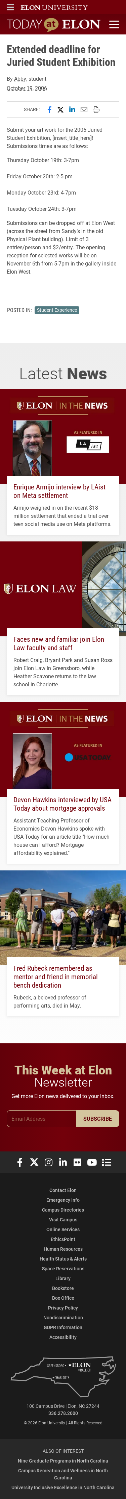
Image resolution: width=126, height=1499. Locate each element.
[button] (10, 7)
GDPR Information (63, 1327)
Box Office (63, 1298)
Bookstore (63, 1288)
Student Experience (57, 310)
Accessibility (63, 1337)
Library (63, 1278)
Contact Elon (63, 1190)
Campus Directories (63, 1209)
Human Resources (63, 1249)
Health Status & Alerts (63, 1258)
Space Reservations (63, 1268)
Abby (20, 78)
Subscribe (97, 1118)
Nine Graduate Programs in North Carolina (63, 1460)
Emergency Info (63, 1200)
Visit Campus (63, 1219)
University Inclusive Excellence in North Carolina (63, 1487)
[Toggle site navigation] (113, 25)
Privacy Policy (63, 1307)
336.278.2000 (63, 1413)
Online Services (63, 1229)
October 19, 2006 (27, 88)
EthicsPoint (63, 1239)
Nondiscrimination (63, 1317)
